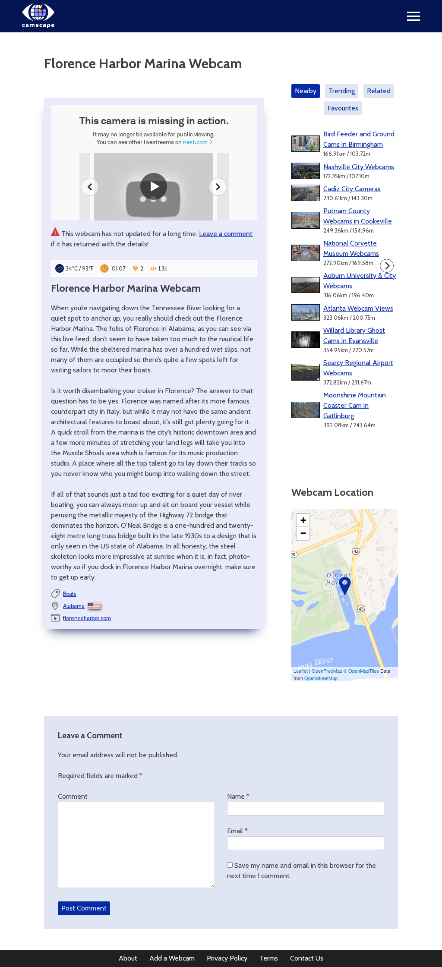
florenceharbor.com (87, 618)
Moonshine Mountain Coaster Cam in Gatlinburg (354, 405)
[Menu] (413, 16)
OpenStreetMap (321, 677)
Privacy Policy (227, 958)
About (128, 958)
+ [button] (303, 520)
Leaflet (301, 670)
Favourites (343, 108)
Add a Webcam (172, 958)
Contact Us (306, 958)
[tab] (307, 91)
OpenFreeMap (327, 670)
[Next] (387, 266)
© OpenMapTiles (361, 670)
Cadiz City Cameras (352, 189)
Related (379, 91)
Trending (341, 91)
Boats (69, 594)
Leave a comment (226, 234)
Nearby (305, 91)
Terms (268, 958)
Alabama (74, 606)
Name (238, 796)
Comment (73, 796)
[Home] (38, 26)
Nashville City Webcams (358, 167)
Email (237, 831)
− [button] (303, 533)
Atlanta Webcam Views (358, 308)
